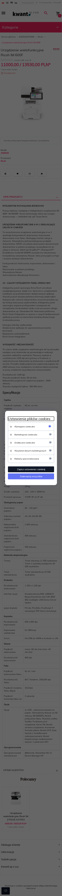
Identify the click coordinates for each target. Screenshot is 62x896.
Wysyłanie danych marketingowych (30, 451)
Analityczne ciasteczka (24, 443)
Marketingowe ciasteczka (25, 434)
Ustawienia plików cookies (29, 419)
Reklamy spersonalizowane (26, 459)
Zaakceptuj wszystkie (31, 476)
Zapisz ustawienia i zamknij (31, 469)
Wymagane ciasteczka (24, 426)
